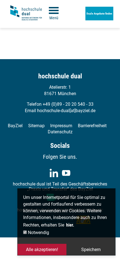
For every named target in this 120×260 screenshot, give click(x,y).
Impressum (61, 125)
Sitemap (36, 125)
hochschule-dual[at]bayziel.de (66, 110)
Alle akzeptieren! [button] (42, 249)
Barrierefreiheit (92, 125)
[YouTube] (66, 173)
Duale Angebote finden (99, 13)
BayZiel (15, 125)
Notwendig (38, 232)
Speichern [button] (91, 249)
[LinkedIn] (54, 173)
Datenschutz (60, 131)
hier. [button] (70, 225)
